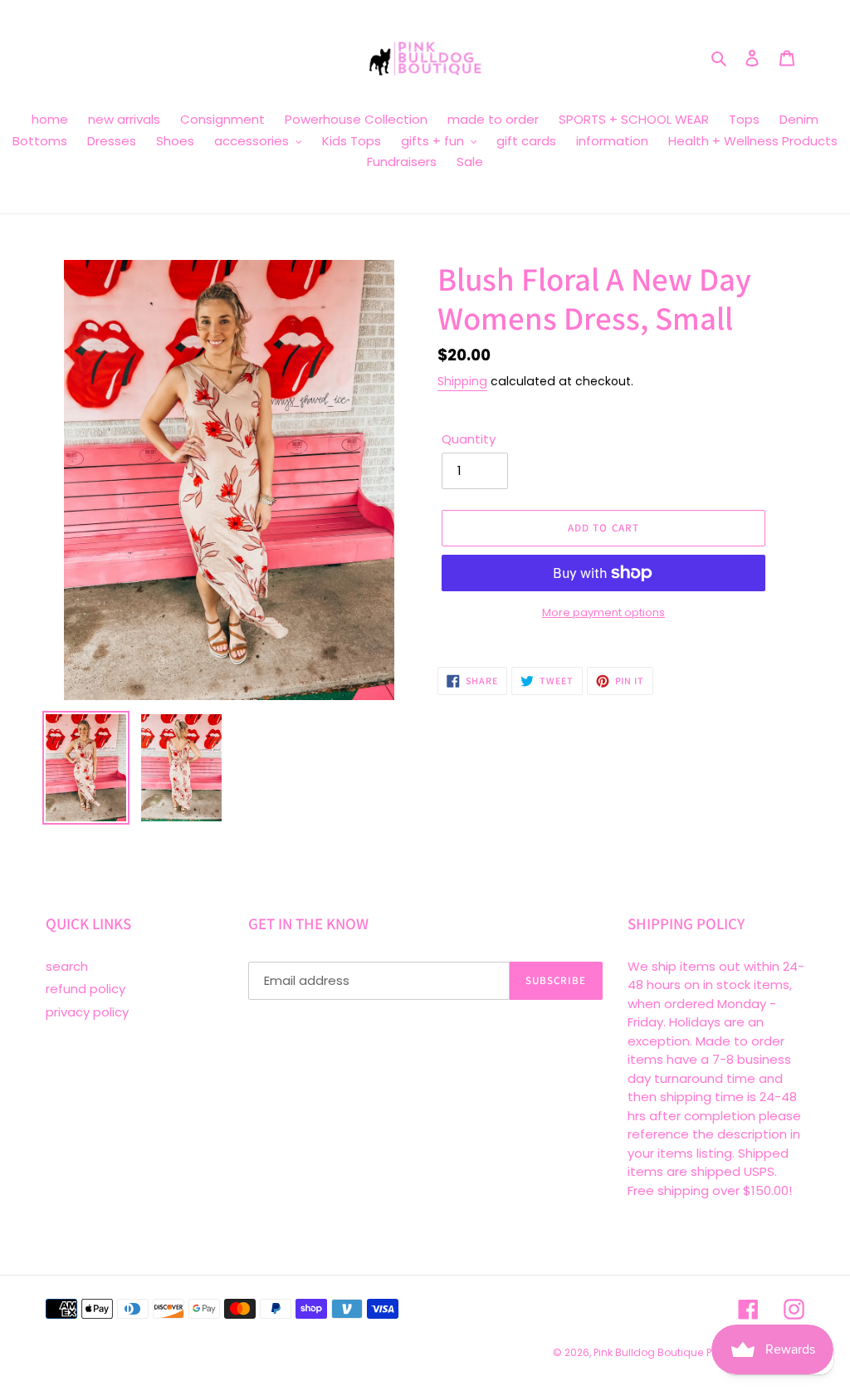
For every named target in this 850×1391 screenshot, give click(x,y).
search (67, 966)
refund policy (85, 988)
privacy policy (87, 1012)
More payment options (603, 612)
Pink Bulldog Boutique (648, 1352)
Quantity (469, 439)
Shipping (462, 381)
